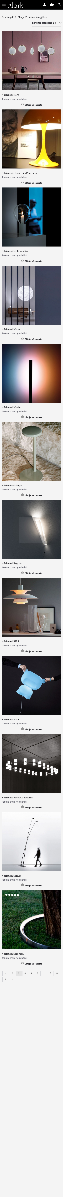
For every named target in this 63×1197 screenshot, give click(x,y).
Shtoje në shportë (33, 105)
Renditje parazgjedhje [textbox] (44, 23)
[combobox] (46, 23)
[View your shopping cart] (52, 5)
